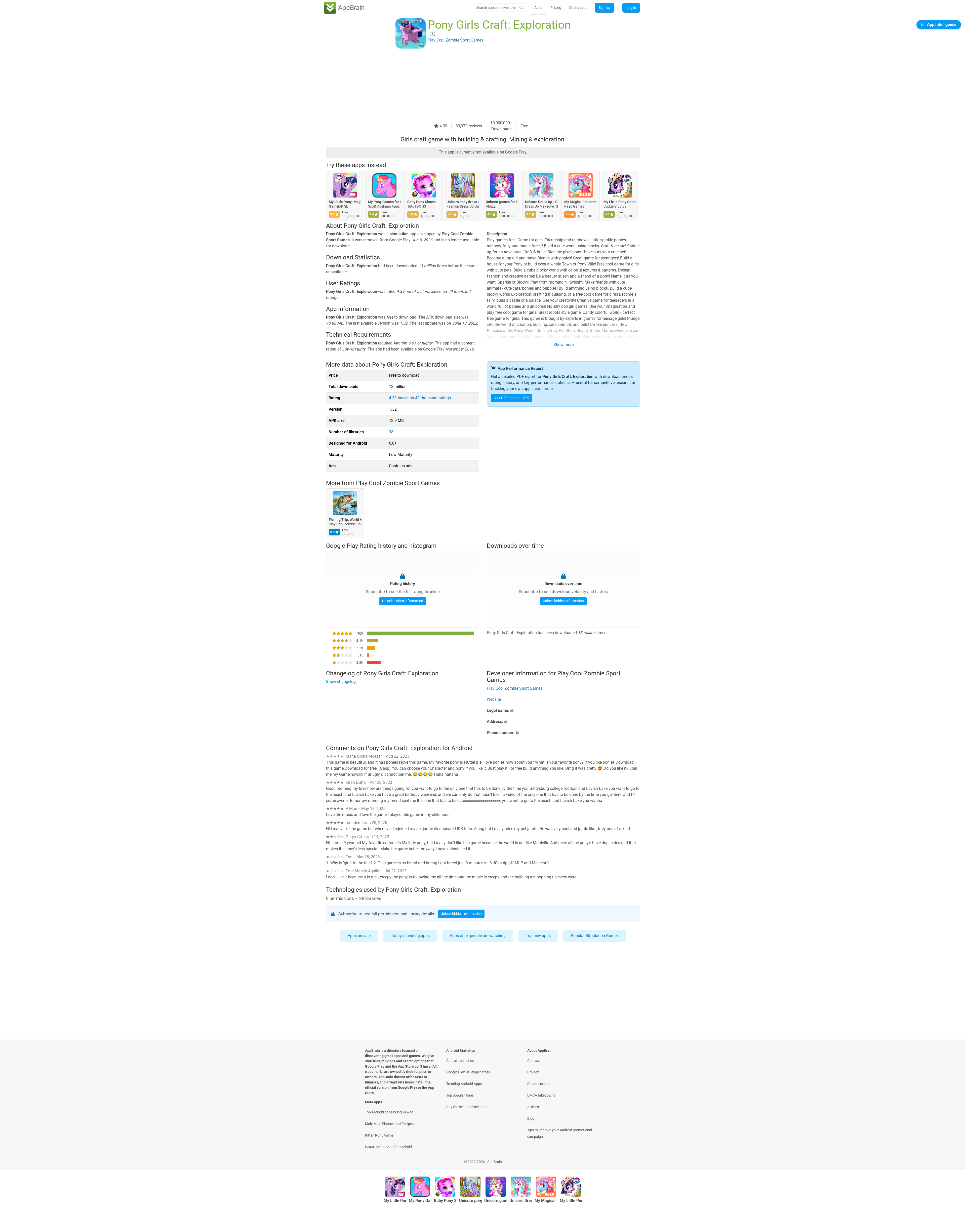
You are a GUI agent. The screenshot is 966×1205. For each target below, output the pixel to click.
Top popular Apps (460, 1095)
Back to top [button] (953, 1159)
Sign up (604, 8)
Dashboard (578, 8)
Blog (530, 1118)
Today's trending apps (410, 935)
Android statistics (460, 1061)
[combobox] (496, 7)
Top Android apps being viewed (389, 1112)
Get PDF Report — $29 (512, 398)
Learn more (543, 388)
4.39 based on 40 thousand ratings (420, 398)
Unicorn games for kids (502, 202)
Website (494, 699)
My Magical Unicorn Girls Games (580, 202)
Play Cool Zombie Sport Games (398, 483)
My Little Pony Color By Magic (619, 202)
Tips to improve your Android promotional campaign (559, 1133)
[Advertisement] (477, 85)
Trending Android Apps (464, 1084)
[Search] (521, 8)
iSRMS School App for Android (388, 1147)
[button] (563, 711)
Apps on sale (359, 935)
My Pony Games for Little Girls (384, 202)
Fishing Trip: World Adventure (345, 520)
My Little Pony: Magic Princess (345, 202)
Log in (631, 8)
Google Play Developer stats (468, 1072)
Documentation (539, 1084)
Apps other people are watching (478, 935)
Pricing (555, 8)
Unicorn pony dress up (463, 202)
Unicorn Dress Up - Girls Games (541, 202)
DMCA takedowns (541, 1095)
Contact (533, 1061)
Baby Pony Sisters (421, 202)
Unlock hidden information (402, 601)
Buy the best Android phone (467, 1107)
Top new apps (538, 935)
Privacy (533, 1072)
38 (391, 432)
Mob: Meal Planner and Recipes (389, 1124)
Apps (538, 8)
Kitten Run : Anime (379, 1135)
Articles (533, 1107)
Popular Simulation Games (595, 935)
